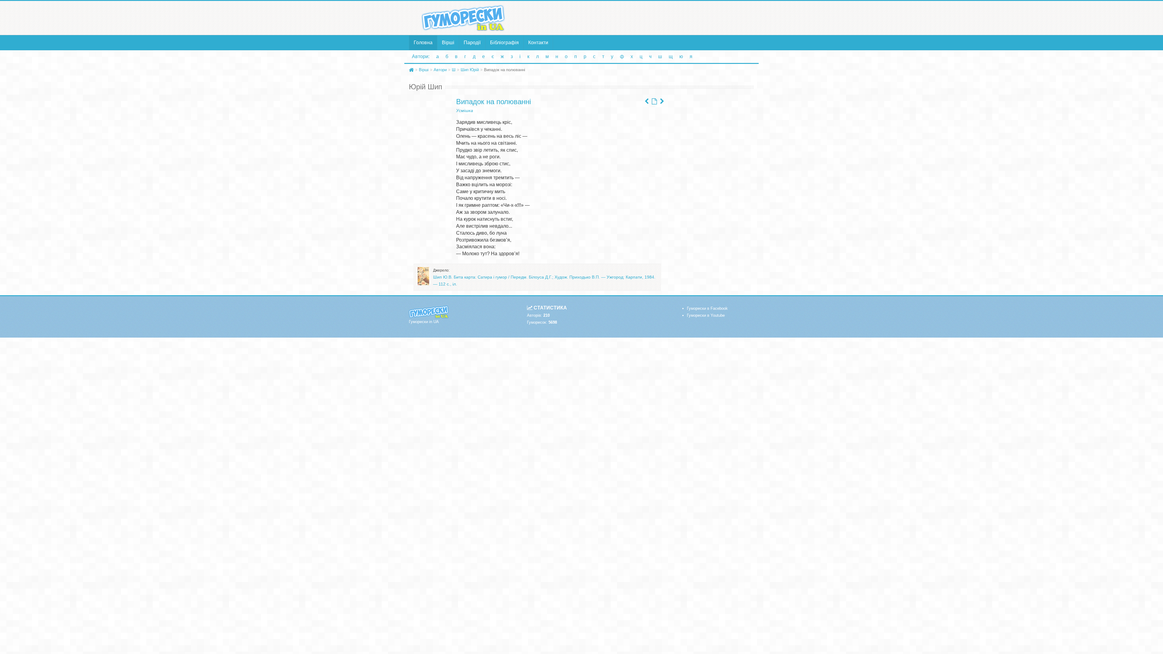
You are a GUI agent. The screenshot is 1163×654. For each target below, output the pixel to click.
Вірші (448, 42)
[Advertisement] (640, 17)
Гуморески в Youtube (706, 315)
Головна (423, 42)
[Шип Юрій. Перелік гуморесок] (654, 101)
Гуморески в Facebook (707, 308)
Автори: (420, 56)
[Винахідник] (646, 101)
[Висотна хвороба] (662, 101)
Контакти (538, 42)
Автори (440, 70)
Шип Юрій (470, 70)
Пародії (472, 42)
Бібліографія (504, 42)
